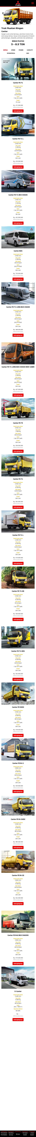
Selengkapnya (18, 111)
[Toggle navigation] (32, 3)
